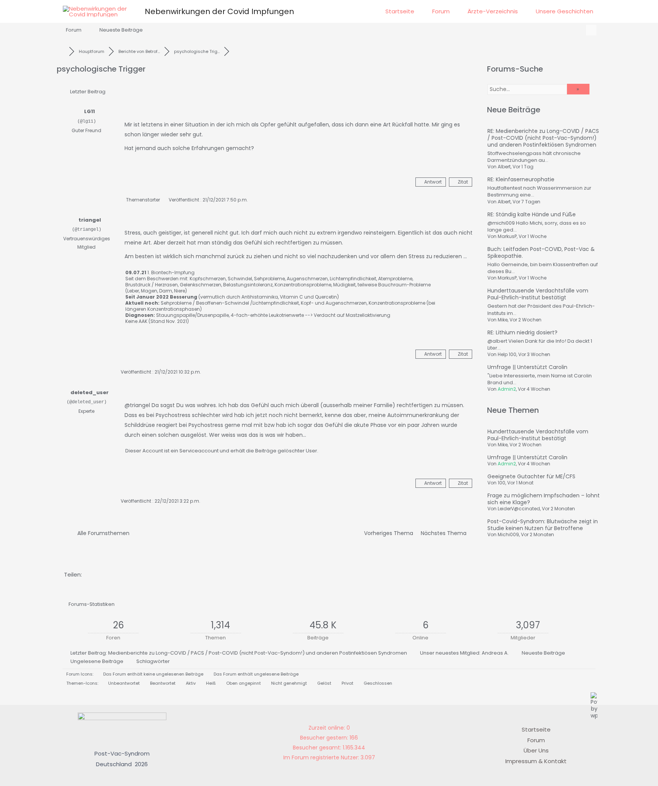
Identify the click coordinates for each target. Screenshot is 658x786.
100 (501, 482)
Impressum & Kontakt (536, 761)
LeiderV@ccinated (519, 508)
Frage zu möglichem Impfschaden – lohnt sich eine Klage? (543, 499)
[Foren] (63, 51)
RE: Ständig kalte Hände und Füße (531, 214)
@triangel (137, 405)
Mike (503, 319)
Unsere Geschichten (564, 11)
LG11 (89, 111)
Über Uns (536, 750)
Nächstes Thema (445, 533)
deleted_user (89, 392)
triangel (89, 220)
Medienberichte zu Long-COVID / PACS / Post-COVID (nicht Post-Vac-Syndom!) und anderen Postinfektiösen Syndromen (257, 653)
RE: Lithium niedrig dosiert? (522, 332)
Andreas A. (495, 653)
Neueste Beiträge (121, 30)
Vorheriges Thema (387, 533)
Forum (441, 11)
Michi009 (508, 534)
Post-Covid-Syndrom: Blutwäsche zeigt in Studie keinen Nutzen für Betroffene (542, 525)
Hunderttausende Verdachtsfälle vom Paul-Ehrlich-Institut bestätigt (537, 294)
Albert (504, 166)
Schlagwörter (153, 661)
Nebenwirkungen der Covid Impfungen (219, 11)
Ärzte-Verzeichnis (493, 11)
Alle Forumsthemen (101, 533)
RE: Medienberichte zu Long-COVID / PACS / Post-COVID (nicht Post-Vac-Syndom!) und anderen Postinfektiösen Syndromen (543, 138)
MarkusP (507, 236)
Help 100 (507, 354)
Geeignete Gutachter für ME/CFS (531, 476)
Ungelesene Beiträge (96, 661)
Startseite (399, 11)
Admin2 (507, 389)
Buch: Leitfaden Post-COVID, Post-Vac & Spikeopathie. (541, 252)
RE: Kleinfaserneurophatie (520, 179)
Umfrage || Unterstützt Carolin (527, 367)
